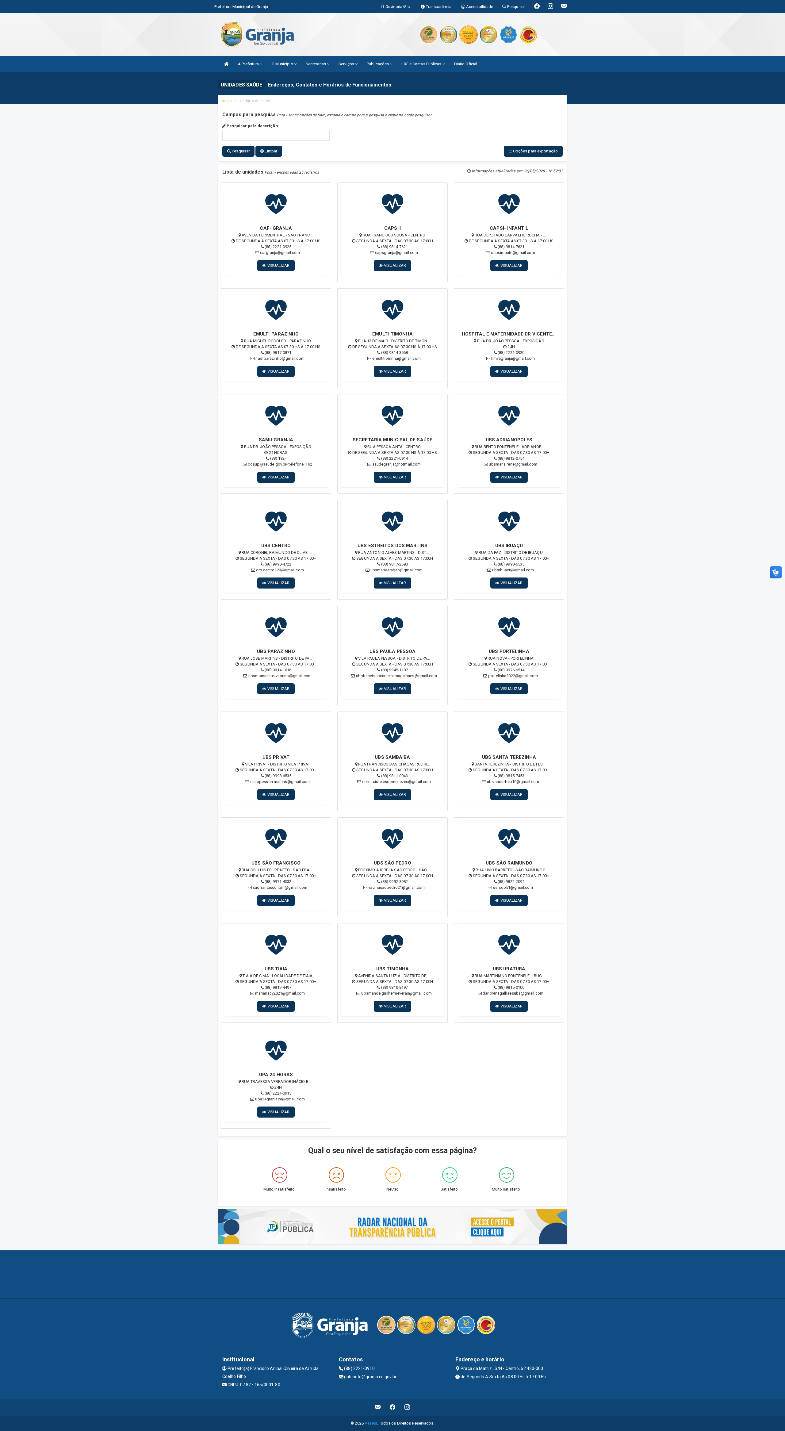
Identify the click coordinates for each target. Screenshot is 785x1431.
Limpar (270, 151)
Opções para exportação (535, 151)
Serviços (347, 64)
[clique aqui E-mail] (378, 1407)
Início (227, 100)
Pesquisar (240, 151)
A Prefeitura (249, 64)
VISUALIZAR (278, 265)
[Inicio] (226, 64)
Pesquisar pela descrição (252, 126)
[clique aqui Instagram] (407, 1407)
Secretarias (316, 64)
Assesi (371, 1423)
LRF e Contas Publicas (421, 64)
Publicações (378, 64)
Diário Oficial (465, 64)
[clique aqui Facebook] (392, 1407)
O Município (283, 64)
